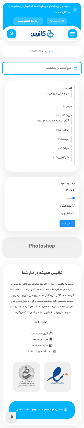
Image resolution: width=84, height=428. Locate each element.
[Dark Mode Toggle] (11, 417)
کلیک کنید (58, 21)
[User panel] (11, 33)
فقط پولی (66, 213)
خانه (51, 51)
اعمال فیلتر (67, 223)
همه (69, 199)
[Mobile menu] (72, 33)
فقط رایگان (66, 206)
